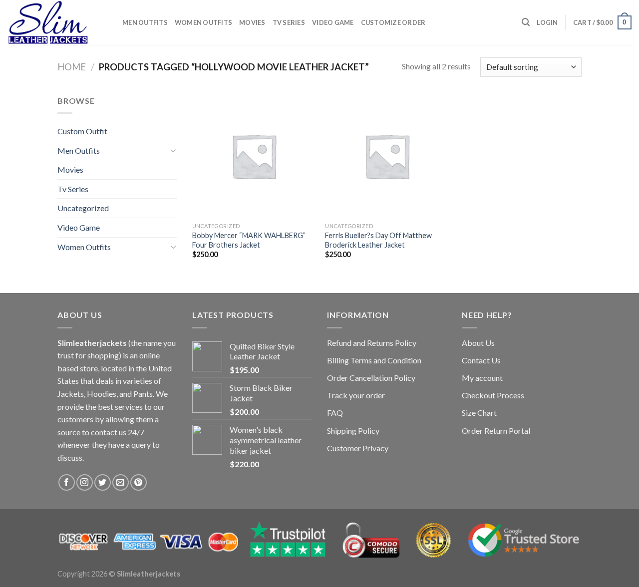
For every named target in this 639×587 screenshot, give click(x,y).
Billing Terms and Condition (374, 360)
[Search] (526, 22)
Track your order (356, 395)
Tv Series (289, 22)
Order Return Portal (496, 430)
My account (482, 377)
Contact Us (481, 360)
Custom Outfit (82, 131)
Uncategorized (83, 208)
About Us (478, 342)
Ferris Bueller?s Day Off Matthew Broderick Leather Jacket (378, 240)
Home (71, 66)
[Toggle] (173, 150)
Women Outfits (203, 22)
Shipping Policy (353, 430)
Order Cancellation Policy (371, 377)
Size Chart (479, 412)
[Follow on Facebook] (66, 482)
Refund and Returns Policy (371, 342)
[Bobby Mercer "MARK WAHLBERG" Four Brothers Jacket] (254, 156)
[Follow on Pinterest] (138, 482)
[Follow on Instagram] (84, 482)
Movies (252, 22)
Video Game (333, 22)
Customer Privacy (357, 448)
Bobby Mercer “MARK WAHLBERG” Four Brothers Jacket (249, 240)
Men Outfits (145, 22)
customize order (393, 22)
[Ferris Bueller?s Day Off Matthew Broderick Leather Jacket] (386, 156)
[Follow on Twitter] (102, 482)
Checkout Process (493, 395)
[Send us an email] (120, 482)
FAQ (335, 412)
